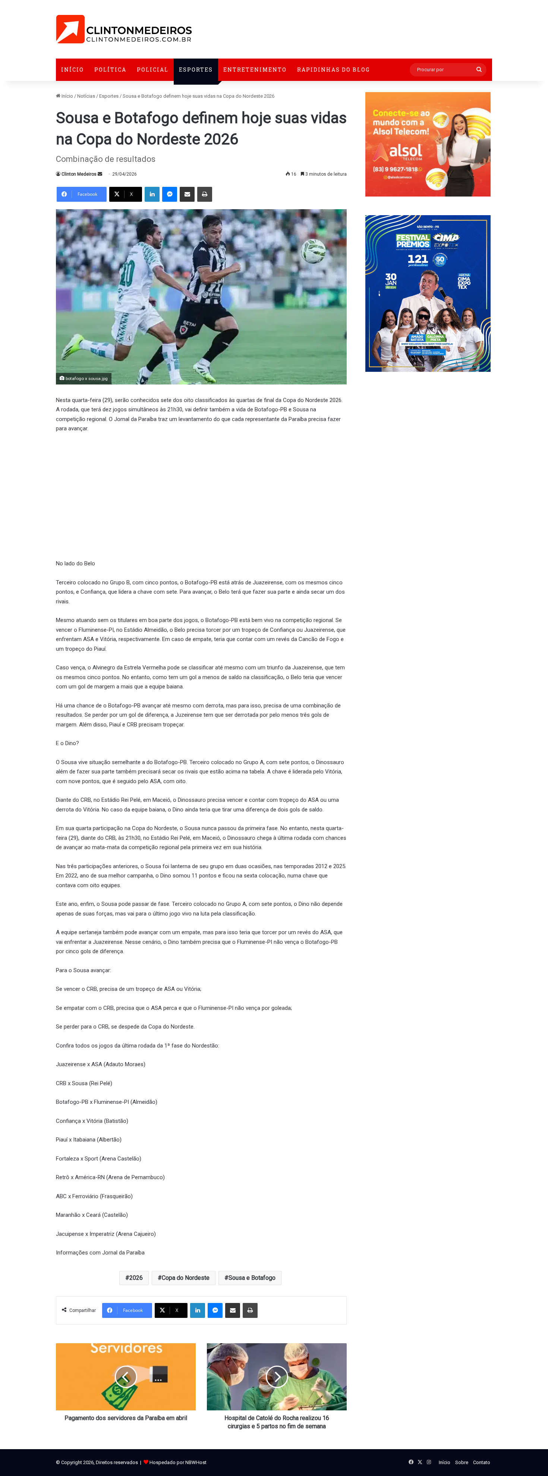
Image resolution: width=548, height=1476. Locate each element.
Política (110, 69)
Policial (153, 69)
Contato (481, 1462)
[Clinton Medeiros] (124, 29)
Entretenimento (255, 69)
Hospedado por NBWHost (178, 1462)
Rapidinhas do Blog (333, 69)
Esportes (196, 69)
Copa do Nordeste (186, 1277)
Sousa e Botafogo (252, 1277)
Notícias (86, 96)
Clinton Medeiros (79, 174)
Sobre (461, 1462)
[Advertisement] (201, 495)
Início (72, 69)
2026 (136, 1277)
